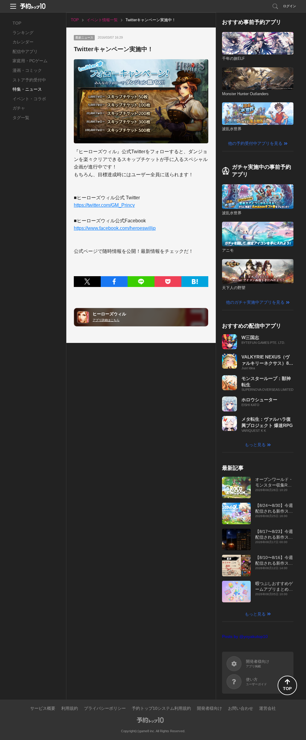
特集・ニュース (27, 89)
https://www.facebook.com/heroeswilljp (115, 228)
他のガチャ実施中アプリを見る (255, 302)
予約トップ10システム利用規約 (161, 708)
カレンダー (23, 41)
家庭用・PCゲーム (30, 60)
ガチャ (19, 108)
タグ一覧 (21, 117)
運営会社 (267, 708)
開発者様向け (209, 708)
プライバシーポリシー (105, 708)
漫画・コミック (27, 70)
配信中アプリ (25, 51)
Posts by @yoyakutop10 (245, 636)
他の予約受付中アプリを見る (255, 143)
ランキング (23, 32)
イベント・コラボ (29, 98)
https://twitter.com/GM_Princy (104, 205)
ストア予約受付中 (29, 80)
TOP (17, 23)
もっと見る (255, 444)
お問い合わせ (240, 708)
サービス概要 (42, 708)
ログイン (289, 6)
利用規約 (69, 708)
